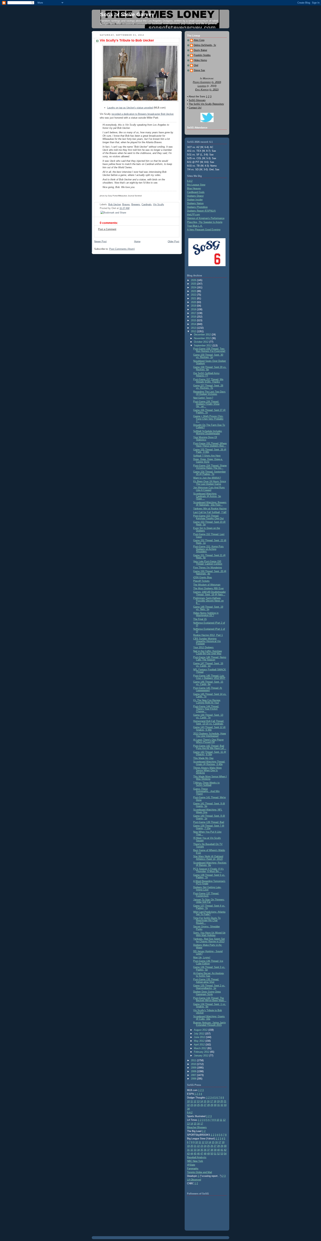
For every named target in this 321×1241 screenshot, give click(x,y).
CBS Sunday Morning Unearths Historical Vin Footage (207, 641)
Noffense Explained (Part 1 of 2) (209, 630)
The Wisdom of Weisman (206, 584)
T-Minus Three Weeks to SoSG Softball (206, 784)
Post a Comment (107, 229)
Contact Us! (195, 107)
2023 (194, 291)
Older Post (173, 241)
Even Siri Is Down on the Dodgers (206, 529)
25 (198, 1105)
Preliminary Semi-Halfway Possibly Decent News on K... (208, 600)
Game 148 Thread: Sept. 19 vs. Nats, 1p (208, 608)
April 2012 (199, 1044)
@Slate (191, 1164)
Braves (126, 204)
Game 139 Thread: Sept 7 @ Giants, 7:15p (208, 827)
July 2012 (199, 1033)
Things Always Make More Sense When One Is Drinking (207, 770)
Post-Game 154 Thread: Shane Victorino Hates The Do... (210, 466)
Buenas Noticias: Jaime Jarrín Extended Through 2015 (209, 1023)
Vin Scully (158, 204)
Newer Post (100, 241)
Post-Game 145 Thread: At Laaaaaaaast (207, 689)
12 (195, 1101)
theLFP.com (193, 214)
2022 (194, 294)
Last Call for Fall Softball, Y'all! (209, 512)
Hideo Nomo (200, 60)
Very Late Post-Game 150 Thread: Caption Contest (207, 562)
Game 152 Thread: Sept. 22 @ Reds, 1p (209, 541)
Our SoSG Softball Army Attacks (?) (206, 374)
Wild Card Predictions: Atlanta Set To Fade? (209, 913)
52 (218, 1153)
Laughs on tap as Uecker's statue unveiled (130, 107)
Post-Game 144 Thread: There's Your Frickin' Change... (206, 709)
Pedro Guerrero (202, 82)
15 (205, 1101)
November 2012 (203, 338)
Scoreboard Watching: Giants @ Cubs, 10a (209, 1017)
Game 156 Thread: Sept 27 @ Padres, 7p (209, 411)
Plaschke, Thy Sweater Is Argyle (204, 222)
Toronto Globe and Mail (199, 1172)
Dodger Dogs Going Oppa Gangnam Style (207, 993)
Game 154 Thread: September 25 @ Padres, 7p (209, 473)
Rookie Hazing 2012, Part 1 (208, 635)
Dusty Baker (200, 50)
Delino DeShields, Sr (205, 45)
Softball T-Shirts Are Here (207, 455)
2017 (194, 313)
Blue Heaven (194, 188)
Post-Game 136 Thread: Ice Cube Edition (208, 962)
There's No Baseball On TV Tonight (208, 845)
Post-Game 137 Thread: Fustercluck (206, 894)
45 (195, 1153)
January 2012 (201, 1055)
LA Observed (194, 1179)
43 (188, 1153)
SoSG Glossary (197, 100)
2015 (194, 320)
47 (201, 1153)
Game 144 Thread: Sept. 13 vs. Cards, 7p (208, 716)
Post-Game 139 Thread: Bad (208, 822)
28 (208, 1105)
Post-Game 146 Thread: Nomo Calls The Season (209, 658)
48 (205, 1153)
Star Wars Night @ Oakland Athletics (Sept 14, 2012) (208, 857)
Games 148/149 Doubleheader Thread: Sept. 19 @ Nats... (209, 593)
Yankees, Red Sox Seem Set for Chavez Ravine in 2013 (209, 940)
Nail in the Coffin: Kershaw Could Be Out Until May (207, 652)
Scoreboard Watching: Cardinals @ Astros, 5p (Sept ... (207, 496)
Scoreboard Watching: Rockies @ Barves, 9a (209, 864)
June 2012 (200, 1037)
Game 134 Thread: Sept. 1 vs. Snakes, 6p (209, 1005)
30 (215, 1105)
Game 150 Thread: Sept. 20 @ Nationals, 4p (209, 572)
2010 (194, 1064)
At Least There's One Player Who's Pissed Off (208, 741)
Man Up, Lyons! (201, 957)
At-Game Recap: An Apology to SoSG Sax (208, 974)
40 (218, 1150)
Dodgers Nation (195, 203)
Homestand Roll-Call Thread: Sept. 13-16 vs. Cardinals (208, 722)
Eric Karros (202, 89)
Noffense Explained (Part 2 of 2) (209, 624)
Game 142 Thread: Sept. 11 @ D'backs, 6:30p (209, 753)
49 (208, 1153)
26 (201, 1105)
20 (221, 1101)
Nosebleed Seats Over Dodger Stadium (209, 362)
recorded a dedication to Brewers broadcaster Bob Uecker (142, 114)
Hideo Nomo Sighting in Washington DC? (205, 614)
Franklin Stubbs (202, 55)
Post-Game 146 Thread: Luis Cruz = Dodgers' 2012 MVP (209, 676)
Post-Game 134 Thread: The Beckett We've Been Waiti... (209, 999)
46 (198, 1153)
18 (215, 1101)
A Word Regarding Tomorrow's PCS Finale (209, 882)
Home (137, 241)
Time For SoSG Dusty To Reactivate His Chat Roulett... (207, 920)
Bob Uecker (114, 204)
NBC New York (195, 1161)
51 (215, 1153)
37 (208, 1150)
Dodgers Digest (195, 195)
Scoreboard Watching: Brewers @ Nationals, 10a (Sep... (209, 503)
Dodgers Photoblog (197, 207)
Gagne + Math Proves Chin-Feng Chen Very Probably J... (208, 419)
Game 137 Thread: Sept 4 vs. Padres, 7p (209, 907)
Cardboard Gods (196, 192)
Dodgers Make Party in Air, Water (207, 946)
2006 (194, 1078)
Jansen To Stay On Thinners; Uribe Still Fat (209, 900)
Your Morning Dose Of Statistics (205, 438)
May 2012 (199, 1040)
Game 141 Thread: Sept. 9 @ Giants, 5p (209, 804)
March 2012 (200, 1048)
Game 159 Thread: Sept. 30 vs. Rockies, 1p (208, 356)
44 (191, 1153)
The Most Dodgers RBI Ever (208, 588)
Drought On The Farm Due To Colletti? (209, 426)
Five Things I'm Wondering (207, 567)
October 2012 (201, 341)
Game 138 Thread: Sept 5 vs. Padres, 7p (209, 876)
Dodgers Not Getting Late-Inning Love (207, 888)
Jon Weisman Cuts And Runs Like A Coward (209, 488)
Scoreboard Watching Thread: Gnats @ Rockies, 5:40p (209, 762)
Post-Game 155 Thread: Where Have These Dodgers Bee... (210, 444)
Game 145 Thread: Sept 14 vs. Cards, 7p (209, 695)
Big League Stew (196, 184)
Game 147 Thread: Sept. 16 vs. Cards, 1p (208, 664)
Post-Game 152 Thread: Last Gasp (208, 535)
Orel (196, 65)
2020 (194, 302)
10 (188, 1101)
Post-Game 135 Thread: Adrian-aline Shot (206, 980)
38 (211, 1150)
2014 (194, 324)
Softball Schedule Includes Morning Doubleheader (207, 432)
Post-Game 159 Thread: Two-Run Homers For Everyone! (209, 349)
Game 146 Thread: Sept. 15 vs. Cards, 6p (208, 683)
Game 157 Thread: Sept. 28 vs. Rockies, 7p (208, 386)
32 (222, 1105)
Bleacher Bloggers (197, 1127)
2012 (194, 331)
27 (205, 1105)
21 (225, 1101)
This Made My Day (203, 758)
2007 (194, 1075)
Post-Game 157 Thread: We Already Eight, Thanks (208, 380)
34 (188, 1108)
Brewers (135, 204)
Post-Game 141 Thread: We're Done (209, 798)
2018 (194, 309)
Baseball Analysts (196, 1157)
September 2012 (203, 345)
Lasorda (202, 85)
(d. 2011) (214, 89)
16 (208, 1101)
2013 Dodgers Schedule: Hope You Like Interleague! (209, 734)
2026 (194, 280)
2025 (194, 283)
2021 (194, 298)
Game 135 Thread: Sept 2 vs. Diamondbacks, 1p (209, 986)
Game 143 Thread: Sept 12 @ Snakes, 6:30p (209, 728)
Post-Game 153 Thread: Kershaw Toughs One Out (208, 517)
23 (191, 1105)
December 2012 (203, 334)
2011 (194, 1060)
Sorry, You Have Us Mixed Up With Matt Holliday (209, 934)
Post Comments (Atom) (122, 249)
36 (205, 1150)
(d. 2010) (216, 82)
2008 (194, 1071)
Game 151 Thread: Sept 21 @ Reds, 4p (209, 556)
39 (215, 1150)
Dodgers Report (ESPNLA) (201, 210)
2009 (194, 1067)
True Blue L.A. (195, 225)
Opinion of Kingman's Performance (205, 218)
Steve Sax (199, 70)
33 (225, 1105)
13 (198, 1101)
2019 (194, 305)
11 (191, 1101)
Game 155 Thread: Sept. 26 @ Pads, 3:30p (209, 450)
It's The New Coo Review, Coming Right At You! (207, 701)
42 (225, 1150)
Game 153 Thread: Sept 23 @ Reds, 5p (209, 523)
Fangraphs (192, 1168)
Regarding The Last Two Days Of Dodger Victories (209, 392)
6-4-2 (189, 181)
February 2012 (202, 1051)
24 (195, 1105)
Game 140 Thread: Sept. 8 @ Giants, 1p (209, 817)
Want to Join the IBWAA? (207, 477)
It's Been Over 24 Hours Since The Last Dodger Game (209, 482)
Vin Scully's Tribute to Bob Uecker (127, 40)
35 (201, 1150)
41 (222, 1150)
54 (225, 1153)
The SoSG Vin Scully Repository (206, 104)
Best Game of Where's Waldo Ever (209, 851)
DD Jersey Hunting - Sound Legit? (208, 952)
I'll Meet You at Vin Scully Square (207, 839)
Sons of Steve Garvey (127, 14)
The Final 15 (200, 619)
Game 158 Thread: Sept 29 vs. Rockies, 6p (209, 368)
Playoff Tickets (201, 581)
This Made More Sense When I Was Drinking (210, 777)
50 (211, 1153)
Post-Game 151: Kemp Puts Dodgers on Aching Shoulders (208, 549)
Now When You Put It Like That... (207, 833)
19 (218, 1101)
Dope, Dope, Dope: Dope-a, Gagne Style (208, 460)
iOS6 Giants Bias (202, 577)
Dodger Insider (195, 199)
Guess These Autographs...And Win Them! (206, 791)
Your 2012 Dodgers (203, 647)
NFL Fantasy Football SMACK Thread (209, 670)
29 (211, 1105)
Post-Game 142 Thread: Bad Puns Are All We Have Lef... (209, 747)
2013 (194, 327)
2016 (194, 316)
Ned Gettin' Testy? (203, 397)
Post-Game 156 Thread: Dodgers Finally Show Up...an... (206, 404)
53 (222, 1153)
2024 (194, 287)
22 (188, 1105)
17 (211, 1101)
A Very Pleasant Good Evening (203, 229)
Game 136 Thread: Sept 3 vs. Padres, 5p (209, 968)
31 (218, 1105)
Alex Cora (199, 40)
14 (201, 1101)
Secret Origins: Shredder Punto (206, 927)
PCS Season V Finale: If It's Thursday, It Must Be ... (208, 870)
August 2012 (201, 1029)
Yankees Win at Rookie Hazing (209, 508)
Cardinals (147, 204)
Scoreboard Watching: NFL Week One (207, 810)
